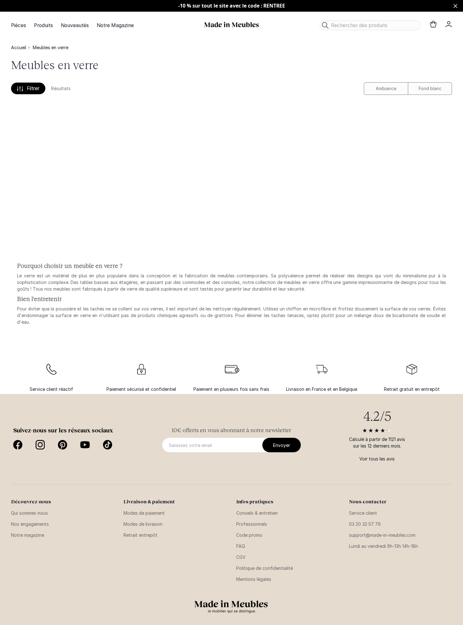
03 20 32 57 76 (365, 524)
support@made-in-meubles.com (382, 535)
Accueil (18, 47)
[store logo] (231, 24)
